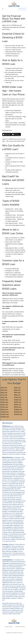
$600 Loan (17, 392)
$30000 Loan (18, 414)
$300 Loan (4, 390)
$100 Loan (4, 387)
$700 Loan (4, 395)
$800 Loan (17, 395)
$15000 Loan (5, 412)
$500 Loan (4, 392)
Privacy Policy (8, 626)
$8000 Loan (17, 407)
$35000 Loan (5, 416)
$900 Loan (4, 397)
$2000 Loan (17, 399)
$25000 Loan (5, 414)
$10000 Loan (18, 409)
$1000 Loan (17, 397)
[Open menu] (3, 9)
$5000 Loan (4, 404)
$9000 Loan (4, 409)
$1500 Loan (4, 399)
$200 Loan (17, 387)
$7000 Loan (4, 407)
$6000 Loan (17, 404)
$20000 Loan (18, 412)
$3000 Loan (4, 402)
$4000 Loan (17, 402)
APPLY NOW (22, 9)
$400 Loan (17, 390)
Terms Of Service (20, 626)
